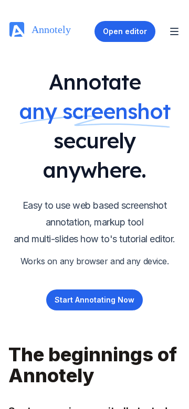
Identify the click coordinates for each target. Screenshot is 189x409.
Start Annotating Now (94, 299)
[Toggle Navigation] (174, 31)
